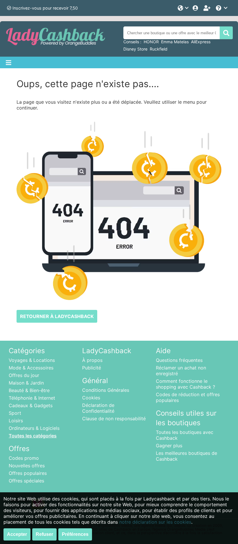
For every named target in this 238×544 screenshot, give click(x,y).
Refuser (44, 534)
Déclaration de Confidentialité (98, 408)
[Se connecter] (196, 7)
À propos (92, 360)
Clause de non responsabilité (114, 418)
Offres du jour (24, 375)
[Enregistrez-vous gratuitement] (207, 8)
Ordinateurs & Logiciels (34, 428)
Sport (15, 413)
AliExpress (200, 41)
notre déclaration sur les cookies (155, 522)
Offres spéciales (26, 481)
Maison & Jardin (26, 383)
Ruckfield (158, 48)
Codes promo (24, 458)
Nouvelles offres (27, 465)
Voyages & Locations (32, 360)
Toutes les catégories (33, 436)
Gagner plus (169, 445)
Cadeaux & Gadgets (31, 405)
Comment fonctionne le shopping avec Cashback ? (185, 384)
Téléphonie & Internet (32, 398)
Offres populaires (28, 473)
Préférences (75, 534)
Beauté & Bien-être (29, 390)
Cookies (91, 398)
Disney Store (135, 48)
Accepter (17, 534)
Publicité (91, 368)
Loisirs (16, 420)
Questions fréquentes (179, 360)
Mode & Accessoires (31, 368)
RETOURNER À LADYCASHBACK (57, 316)
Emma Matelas (175, 41)
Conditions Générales (105, 390)
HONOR (151, 41)
